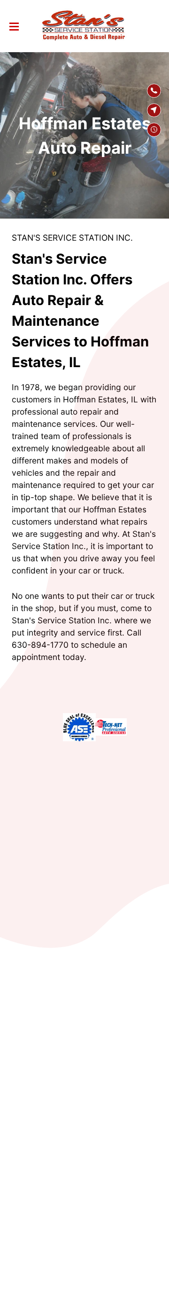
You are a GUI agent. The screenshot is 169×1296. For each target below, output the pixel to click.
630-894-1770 (40, 645)
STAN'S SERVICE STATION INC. (72, 238)
